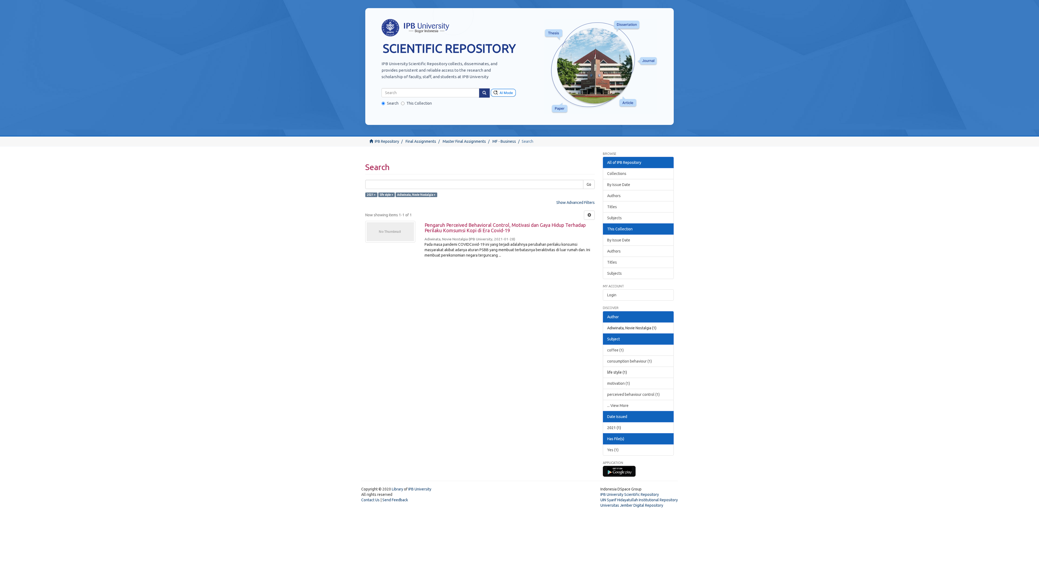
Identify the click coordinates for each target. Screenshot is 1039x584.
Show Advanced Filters (575, 202)
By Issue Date (618, 184)
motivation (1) (618, 383)
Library (397, 489)
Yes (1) (613, 450)
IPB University (419, 489)
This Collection (419, 103)
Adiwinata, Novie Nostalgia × (416, 194)
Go (589, 184)
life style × (386, 194)
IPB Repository (387, 141)
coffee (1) (615, 350)
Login (611, 295)
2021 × (371, 194)
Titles (612, 207)
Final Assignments (421, 141)
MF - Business (504, 141)
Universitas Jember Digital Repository (631, 505)
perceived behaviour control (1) (633, 394)
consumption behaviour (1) (629, 361)
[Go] (484, 93)
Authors (614, 196)
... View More (618, 405)
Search (393, 103)
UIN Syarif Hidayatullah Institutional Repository (639, 500)
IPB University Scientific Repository (629, 494)
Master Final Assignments (464, 141)
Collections (616, 173)
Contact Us (370, 500)
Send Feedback (395, 500)
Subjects (614, 218)
